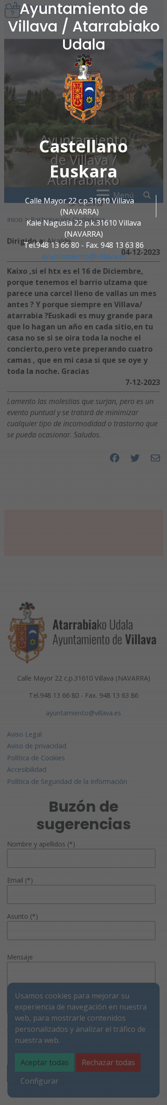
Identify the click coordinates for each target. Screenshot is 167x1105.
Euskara (83, 171)
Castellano (83, 146)
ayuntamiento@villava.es (84, 256)
